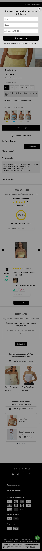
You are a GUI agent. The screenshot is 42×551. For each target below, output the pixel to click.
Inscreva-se (21, 38)
